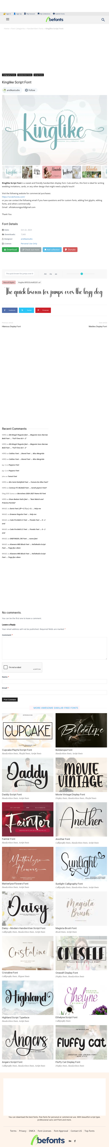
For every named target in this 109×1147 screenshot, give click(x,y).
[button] (103, 20)
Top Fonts (90, 1131)
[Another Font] (81, 819)
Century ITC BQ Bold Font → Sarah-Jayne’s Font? (28, 488)
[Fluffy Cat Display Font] (81, 1042)
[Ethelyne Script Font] (81, 997)
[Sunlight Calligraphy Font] (81, 864)
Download (12, 249)
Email (5, 688)
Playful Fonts (24, 753)
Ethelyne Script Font (66, 1017)
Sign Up (17, 14)
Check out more (32, 249)
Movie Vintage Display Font (70, 794)
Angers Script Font (12, 1062)
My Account (31, 14)
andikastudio (26, 239)
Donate (72, 249)
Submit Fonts (60, 14)
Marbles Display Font (98, 326)
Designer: (8, 239)
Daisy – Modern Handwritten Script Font (23, 928)
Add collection (53, 249)
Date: (6, 230)
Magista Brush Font (66, 928)
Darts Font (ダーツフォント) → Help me (25, 508)
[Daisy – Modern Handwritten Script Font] (27, 908)
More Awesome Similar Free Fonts (55, 707)
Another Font (63, 839)
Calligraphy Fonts (9, 75)
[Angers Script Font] (27, 1042)
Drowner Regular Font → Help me (23, 514)
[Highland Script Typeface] (27, 997)
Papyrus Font (14, 465)
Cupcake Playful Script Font (17, 750)
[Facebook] (75, 1141)
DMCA (32, 1131)
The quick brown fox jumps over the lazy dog (54, 292)
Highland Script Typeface (15, 1017)
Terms (13, 1131)
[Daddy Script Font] (27, 774)
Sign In (7, 14)
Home (6, 28)
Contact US (76, 1131)
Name (5, 677)
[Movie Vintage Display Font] (81, 774)
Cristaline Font (10, 972)
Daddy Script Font (12, 794)
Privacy (22, 1131)
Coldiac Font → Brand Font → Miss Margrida (26, 453)
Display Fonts (61, 798)
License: (8, 243)
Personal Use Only (29, 243)
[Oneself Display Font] (81, 953)
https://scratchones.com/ (13, 196)
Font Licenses (44, 1131)
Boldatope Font (64, 750)
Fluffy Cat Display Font (68, 1062)
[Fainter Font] (27, 819)
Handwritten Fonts (35, 28)
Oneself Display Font (67, 972)
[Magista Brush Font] (81, 908)
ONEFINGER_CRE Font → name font (23, 538)
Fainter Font (8, 839)
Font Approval (61, 1131)
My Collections (45, 14)
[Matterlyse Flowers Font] (27, 864)
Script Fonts (39, 75)
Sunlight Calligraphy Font (69, 883)
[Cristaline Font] (27, 953)
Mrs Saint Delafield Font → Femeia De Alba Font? (28, 482)
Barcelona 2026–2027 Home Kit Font (31, 493)
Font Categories (18, 28)
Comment (7, 635)
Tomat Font (12, 476)
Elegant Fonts (24, 976)
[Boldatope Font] (81, 730)
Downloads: (10, 234)
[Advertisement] (54, 51)
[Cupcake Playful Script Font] (27, 730)
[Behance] (70, 1141)
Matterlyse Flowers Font (15, 883)
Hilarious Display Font (11, 326)
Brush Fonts (61, 932)
